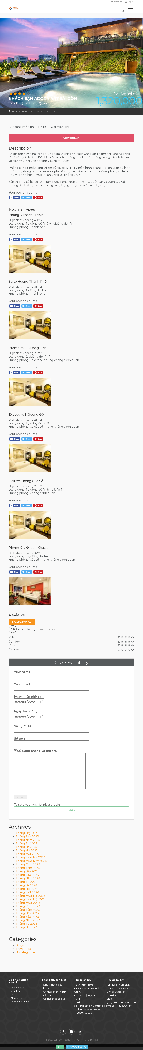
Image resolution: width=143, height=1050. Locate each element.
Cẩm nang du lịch (20, 1001)
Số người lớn (23, 726)
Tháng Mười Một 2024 (31, 861)
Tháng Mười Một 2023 (31, 899)
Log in (130, 2)
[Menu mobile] (130, 11)
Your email (22, 684)
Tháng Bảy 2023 (27, 913)
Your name (22, 671)
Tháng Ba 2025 (26, 847)
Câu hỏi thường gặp (54, 998)
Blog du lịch (17, 998)
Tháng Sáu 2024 (27, 875)
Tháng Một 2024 (27, 892)
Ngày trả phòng (25, 711)
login (71, 810)
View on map (71, 138)
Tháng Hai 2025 (27, 850)
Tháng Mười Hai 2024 (30, 857)
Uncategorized (26, 952)
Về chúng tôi (17, 987)
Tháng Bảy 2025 (27, 833)
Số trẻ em (21, 738)
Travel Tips (23, 948)
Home (15, 111)
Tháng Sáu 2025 (27, 836)
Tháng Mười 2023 (28, 902)
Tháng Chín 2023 (28, 906)
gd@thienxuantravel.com (121, 1002)
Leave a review (21, 622)
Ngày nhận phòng (27, 696)
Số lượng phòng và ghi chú (35, 751)
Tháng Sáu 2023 (27, 916)
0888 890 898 (91, 1009)
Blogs (20, 945)
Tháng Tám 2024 (28, 868)
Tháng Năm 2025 (28, 840)
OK (60, 1047)
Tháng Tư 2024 (26, 882)
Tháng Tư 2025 (26, 843)
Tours (13, 994)
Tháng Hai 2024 (27, 888)
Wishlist (118, 2)
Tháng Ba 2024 (26, 885)
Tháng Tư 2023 (26, 923)
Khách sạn (16, 991)
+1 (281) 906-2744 (124, 1005)
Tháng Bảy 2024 (27, 871)
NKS (95, 1039)
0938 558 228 (84, 1012)
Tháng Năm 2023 (28, 920)
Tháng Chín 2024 (28, 864)
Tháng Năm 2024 (28, 878)
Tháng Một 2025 (27, 854)
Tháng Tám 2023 (28, 909)
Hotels (24, 111)
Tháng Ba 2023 (26, 927)
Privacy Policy (76, 1047)
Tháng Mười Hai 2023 (30, 895)
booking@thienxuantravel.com (91, 1005)
